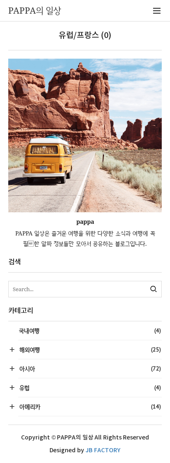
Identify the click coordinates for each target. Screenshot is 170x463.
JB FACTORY (102, 450)
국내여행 (90, 331)
